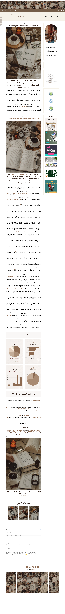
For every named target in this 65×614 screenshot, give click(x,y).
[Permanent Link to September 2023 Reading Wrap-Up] (13, 519)
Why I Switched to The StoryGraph (28, 119)
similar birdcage (15, 432)
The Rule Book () (13, 296)
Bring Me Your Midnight (15, 405)
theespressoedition (34, 569)
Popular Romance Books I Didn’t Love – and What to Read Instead (23, 521)
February (8, 403)
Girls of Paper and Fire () (16, 231)
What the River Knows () (16, 320)
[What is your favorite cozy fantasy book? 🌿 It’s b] (28, 5)
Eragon (19, 415)
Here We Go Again (10, 239)
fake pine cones (21, 434)
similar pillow (23, 432)
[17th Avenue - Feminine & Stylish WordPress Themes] (51, 130)
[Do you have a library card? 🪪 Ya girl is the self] (54, 587)
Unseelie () (13, 308)
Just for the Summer (10, 245)
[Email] (1, 24)
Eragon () (10, 220)
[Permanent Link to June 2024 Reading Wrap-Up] (34, 519)
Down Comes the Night (11, 216)
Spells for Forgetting (10, 269)
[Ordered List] (12, 535)
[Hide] (0, 25)
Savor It (9, 255)
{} (19, 535)
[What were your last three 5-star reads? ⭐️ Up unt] (4, 5)
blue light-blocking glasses (33, 434)
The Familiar (9, 282)
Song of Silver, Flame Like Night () (19, 261)
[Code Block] (16, 535)
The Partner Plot (26, 415)
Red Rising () (13, 251)
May (8, 414)
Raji (7, 543)
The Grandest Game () (16, 288)
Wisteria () (11, 326)
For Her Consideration (36, 405)
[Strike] (11, 535)
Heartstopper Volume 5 (30, 401)
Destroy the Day (29, 408)
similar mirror (36, 432)
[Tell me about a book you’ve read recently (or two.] (20, 5)
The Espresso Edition (15, 16)
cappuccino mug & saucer (27, 431)
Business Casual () (14, 204)
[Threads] (59, 9)
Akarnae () (14, 186)
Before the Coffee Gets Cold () (18, 193)
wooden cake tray (15, 431)
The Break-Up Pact (11, 276)
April (8, 410)
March (7, 407)
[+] (20, 535)
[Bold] (7, 535)
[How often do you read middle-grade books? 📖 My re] (12, 5)
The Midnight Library (36, 400)
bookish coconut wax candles (14, 430)
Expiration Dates (27, 405)
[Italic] (8, 535)
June (7, 417)
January (8, 399)
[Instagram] (61, 9)
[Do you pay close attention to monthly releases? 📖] (43, 587)
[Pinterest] (60, 9)
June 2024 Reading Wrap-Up (34, 521)
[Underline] (10, 535)
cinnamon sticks (12, 434)
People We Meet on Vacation (18, 401)
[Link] (18, 535)
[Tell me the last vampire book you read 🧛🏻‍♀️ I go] (61, 5)
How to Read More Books (30, 118)
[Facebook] (58, 9)
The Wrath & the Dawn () (16, 302)
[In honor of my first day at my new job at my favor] (36, 5)
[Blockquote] (15, 535)
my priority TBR (24, 106)
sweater (30, 432)
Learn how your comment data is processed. (29, 537)
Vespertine (8, 315)
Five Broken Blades (36, 414)
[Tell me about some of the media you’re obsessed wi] (45, 5)
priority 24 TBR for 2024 (19, 174)
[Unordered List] (14, 535)
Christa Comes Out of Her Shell (13, 210)
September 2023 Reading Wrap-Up (13, 521)
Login (40, 529)
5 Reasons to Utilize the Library (15, 118)
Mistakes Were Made (21, 408)
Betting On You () (14, 199)
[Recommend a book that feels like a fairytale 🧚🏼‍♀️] (53, 5)
